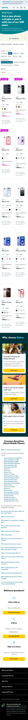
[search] (14, 7)
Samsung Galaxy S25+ (10, 481)
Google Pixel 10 (8, 495)
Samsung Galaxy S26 (10, 467)
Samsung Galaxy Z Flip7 (11, 476)
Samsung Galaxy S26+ (10, 465)
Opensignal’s (6, 1)
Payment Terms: (5, 59)
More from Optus (7, 670)
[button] (26, 2)
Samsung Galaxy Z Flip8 (11, 461)
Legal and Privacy (7, 692)
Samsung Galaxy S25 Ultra (12, 483)
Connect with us (7, 686)
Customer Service (7, 675)
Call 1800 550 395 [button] (14, 636)
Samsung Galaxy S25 (10, 479)
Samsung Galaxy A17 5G (11, 494)
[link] (17, 7)
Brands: (3, 51)
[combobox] (10, 72)
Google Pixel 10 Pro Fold (11, 501)
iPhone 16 (7, 488)
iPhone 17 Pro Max (9, 474)
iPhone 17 (7, 468)
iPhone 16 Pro (8, 485)
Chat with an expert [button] (14, 612)
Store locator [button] (14, 658)
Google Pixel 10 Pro (10, 497)
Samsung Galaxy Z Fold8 (11, 460)
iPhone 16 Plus (8, 490)
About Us (5, 681)
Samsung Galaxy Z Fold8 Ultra (13, 458)
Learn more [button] (14, 370)
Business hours (14, 631)
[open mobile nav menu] (24, 7)
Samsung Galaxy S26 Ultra (12, 463)
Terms (14, 394)
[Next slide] (26, 44)
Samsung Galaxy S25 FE (11, 492)
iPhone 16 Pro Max (9, 486)
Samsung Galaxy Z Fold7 (11, 477)
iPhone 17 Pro (8, 472)
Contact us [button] (14, 429)
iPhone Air (7, 470)
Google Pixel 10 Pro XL (11, 499)
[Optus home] (5, 7)
